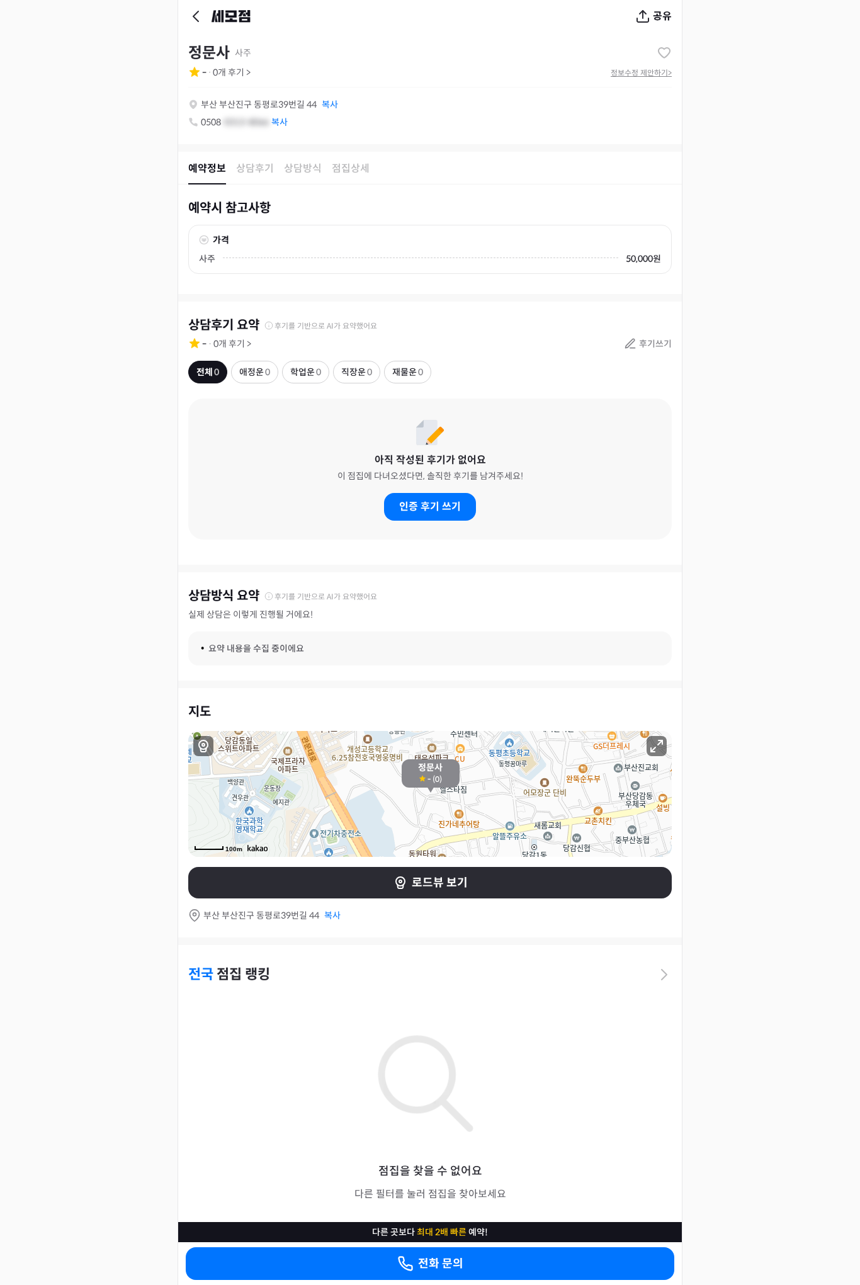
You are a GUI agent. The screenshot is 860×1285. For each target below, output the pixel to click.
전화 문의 (440, 1264)
